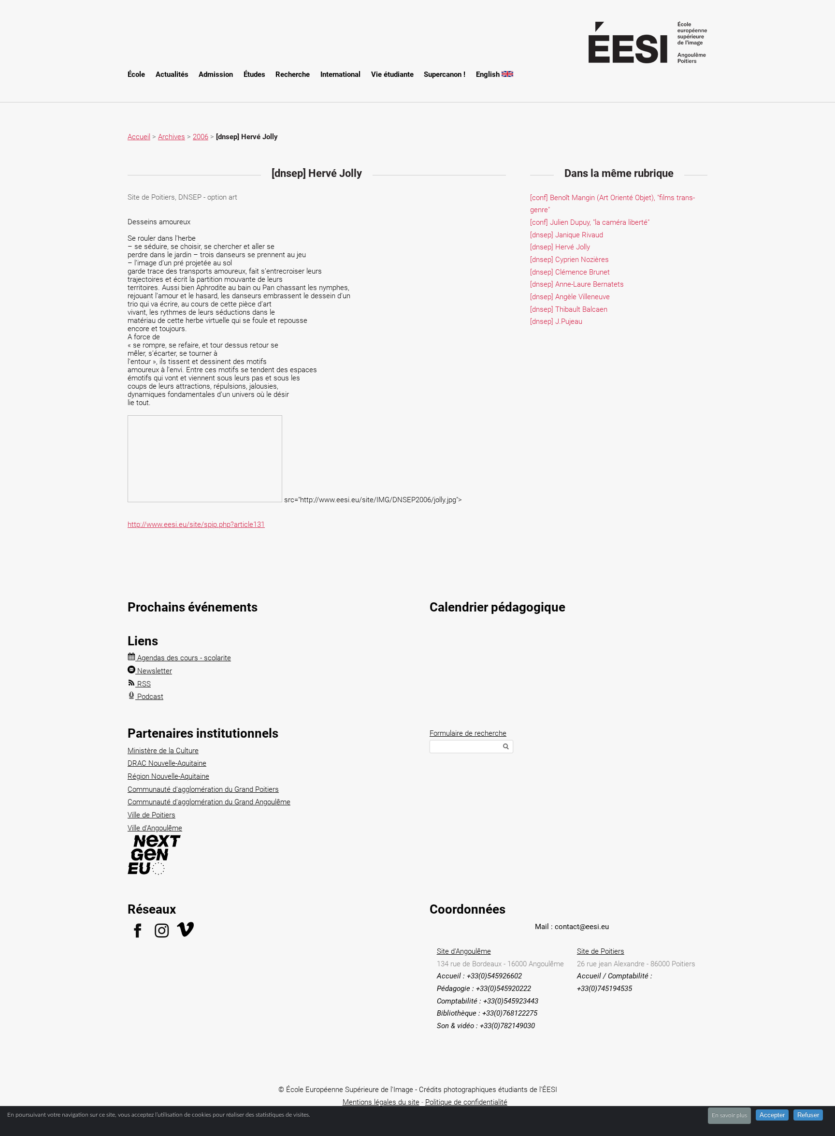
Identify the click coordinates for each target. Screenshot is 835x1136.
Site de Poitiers (600, 951)
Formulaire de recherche (468, 733)
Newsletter (153, 671)
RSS (143, 684)
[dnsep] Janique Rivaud (566, 235)
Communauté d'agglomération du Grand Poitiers (203, 789)
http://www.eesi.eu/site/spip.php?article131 (196, 524)
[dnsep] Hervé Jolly (560, 247)
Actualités (172, 74)
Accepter (772, 1115)
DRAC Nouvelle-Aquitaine (167, 763)
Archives (171, 136)
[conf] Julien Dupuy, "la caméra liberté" (589, 222)
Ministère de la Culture (163, 750)
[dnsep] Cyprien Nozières (569, 259)
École (136, 74)
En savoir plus (729, 1115)
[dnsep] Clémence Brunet (570, 272)
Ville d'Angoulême (155, 828)
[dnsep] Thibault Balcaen (568, 309)
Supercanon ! (444, 74)
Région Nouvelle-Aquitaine (168, 776)
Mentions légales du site (381, 1102)
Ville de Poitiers (151, 815)
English (489, 74)
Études (254, 74)
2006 (200, 136)
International (340, 74)
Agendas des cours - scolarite (183, 658)
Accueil (139, 136)
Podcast (149, 696)
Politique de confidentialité (466, 1102)
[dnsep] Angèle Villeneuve (570, 296)
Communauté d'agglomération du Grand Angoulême (209, 802)
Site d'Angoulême (464, 951)
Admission (216, 74)
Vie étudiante (392, 74)
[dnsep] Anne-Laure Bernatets (577, 284)
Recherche (292, 74)
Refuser (808, 1115)
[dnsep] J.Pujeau (556, 321)
